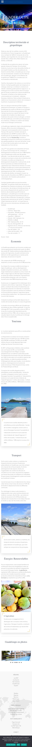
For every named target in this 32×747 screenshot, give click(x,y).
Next (29, 655)
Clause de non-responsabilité (16, 708)
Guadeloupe (16, 683)
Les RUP (16, 678)
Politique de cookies (16, 714)
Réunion (16, 697)
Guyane (16, 685)
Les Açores (16, 680)
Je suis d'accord (11, 744)
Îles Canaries (16, 682)
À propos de (16, 724)
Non (18, 744)
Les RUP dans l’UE (16, 726)
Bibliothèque (16, 727)
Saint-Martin (16, 701)
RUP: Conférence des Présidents (13, 2)
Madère (16, 693)
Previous (3, 655)
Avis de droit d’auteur (16, 710)
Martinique (16, 699)
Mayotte (16, 695)
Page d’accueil (16, 722)
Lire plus (24, 744)
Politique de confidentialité (16, 712)
